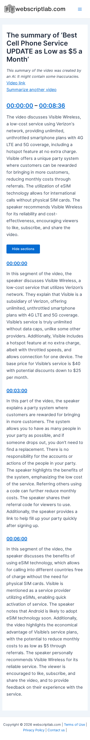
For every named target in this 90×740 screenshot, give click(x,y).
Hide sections (23, 249)
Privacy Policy (34, 730)
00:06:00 (16, 538)
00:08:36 (52, 105)
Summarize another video (31, 89)
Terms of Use (74, 725)
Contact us (56, 730)
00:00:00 (19, 105)
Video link (15, 83)
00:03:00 (16, 390)
